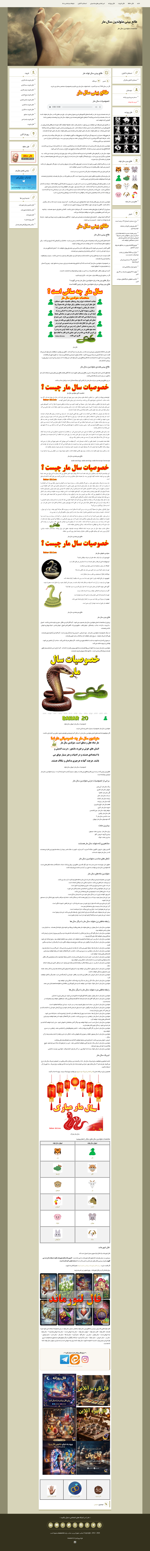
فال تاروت (121, 3)
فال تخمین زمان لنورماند (26, 205)
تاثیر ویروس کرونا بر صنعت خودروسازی (129, 227)
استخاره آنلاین (82, 3)
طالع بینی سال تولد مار (92, 73)
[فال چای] (93, 1458)
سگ (92, 1239)
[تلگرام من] (93, 1525)
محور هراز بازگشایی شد (129, 266)
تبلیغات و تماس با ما (68, 3)
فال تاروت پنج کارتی (27, 94)
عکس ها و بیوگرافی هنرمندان (24, 224)
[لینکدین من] (50, 1525)
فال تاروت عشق (29, 114)
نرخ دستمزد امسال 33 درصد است (126, 221)
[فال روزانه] (59, 1391)
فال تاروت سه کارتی (27, 84)
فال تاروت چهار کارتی (27, 89)
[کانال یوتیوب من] (56, 1525)
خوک (57, 1223)
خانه (138, 3)
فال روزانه (111, 3)
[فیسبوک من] (87, 1525)
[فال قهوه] (93, 1424)
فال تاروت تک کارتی (27, 80)
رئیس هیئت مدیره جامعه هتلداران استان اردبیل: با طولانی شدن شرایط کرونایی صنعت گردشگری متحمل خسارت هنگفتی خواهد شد (127, 236)
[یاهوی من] (99, 1525)
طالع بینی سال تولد (131, 201)
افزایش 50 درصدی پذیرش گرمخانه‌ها (129, 260)
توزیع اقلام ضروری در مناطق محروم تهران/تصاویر (127, 246)
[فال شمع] (59, 1424)
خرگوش (57, 1239)
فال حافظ (131, 3)
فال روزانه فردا (29, 219)
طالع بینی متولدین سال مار (119, 21)
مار (92, 1157)
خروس (57, 1206)
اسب (92, 1206)
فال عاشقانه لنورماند (27, 209)
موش (92, 1223)
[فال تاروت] (93, 1391)
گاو (92, 1174)
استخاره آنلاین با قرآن (130, 80)
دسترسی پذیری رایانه (130, 97)
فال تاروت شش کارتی (27, 99)
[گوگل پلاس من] (62, 1525)
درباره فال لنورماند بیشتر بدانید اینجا (89, 1265)
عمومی (96, 1504)
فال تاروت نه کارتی (28, 104)
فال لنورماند (103, 1247)
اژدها (57, 1174)
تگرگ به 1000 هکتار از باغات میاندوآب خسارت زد (129, 253)
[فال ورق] (59, 1458)
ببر (58, 1157)
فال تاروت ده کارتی (28, 109)
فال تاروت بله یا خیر (27, 119)
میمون (58, 1190)
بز (92, 1190)
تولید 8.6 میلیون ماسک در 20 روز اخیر (127, 273)
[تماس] (75, 1525)
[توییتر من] (69, 1525)
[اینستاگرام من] (81, 1525)
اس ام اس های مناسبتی (97, 3)
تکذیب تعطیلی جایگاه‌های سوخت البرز (128, 280)
